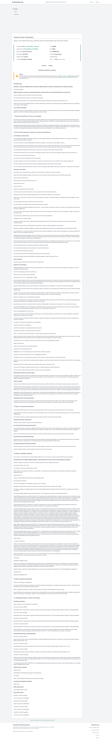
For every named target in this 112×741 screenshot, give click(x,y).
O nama (91, 2)
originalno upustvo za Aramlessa (65, 77)
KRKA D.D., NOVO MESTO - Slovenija (30, 46)
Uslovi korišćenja (95, 732)
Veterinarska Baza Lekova (94, 727)
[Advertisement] (56, 24)
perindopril (44, 65)
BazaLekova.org (18, 2)
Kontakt (97, 2)
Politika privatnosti (95, 730)
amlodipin (50, 65)
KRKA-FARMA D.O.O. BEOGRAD (31, 49)
